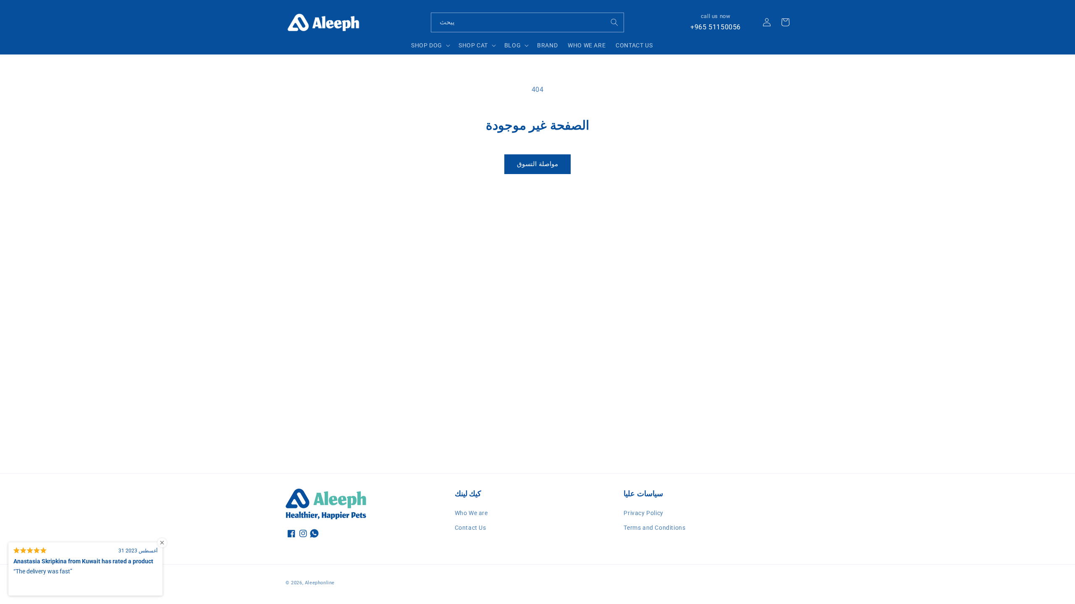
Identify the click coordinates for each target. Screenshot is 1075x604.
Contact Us (470, 527)
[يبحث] (614, 22)
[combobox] (527, 22)
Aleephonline (320, 583)
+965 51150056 (715, 27)
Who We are (471, 513)
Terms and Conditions (654, 527)
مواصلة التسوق (537, 164)
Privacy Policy (643, 513)
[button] (430, 45)
